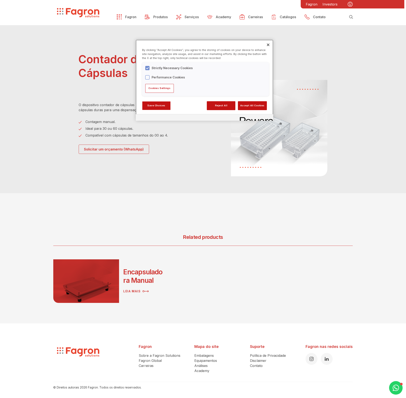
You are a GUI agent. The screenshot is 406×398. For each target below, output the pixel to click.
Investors (329, 4)
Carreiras (146, 366)
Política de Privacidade (268, 355)
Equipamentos (205, 360)
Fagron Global (150, 360)
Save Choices (156, 105)
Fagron (311, 4)
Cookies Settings (159, 88)
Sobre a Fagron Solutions (159, 355)
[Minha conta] (350, 4)
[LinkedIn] (327, 359)
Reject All (221, 105)
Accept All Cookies (252, 105)
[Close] (268, 44)
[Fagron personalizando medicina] (78, 358)
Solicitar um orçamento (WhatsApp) (114, 149)
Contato (256, 366)
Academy (201, 371)
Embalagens (204, 355)
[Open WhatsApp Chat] (396, 388)
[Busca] (351, 17)
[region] (204, 80)
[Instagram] (311, 359)
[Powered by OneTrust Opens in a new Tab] (255, 118)
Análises (201, 366)
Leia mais (132, 291)
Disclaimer (258, 360)
